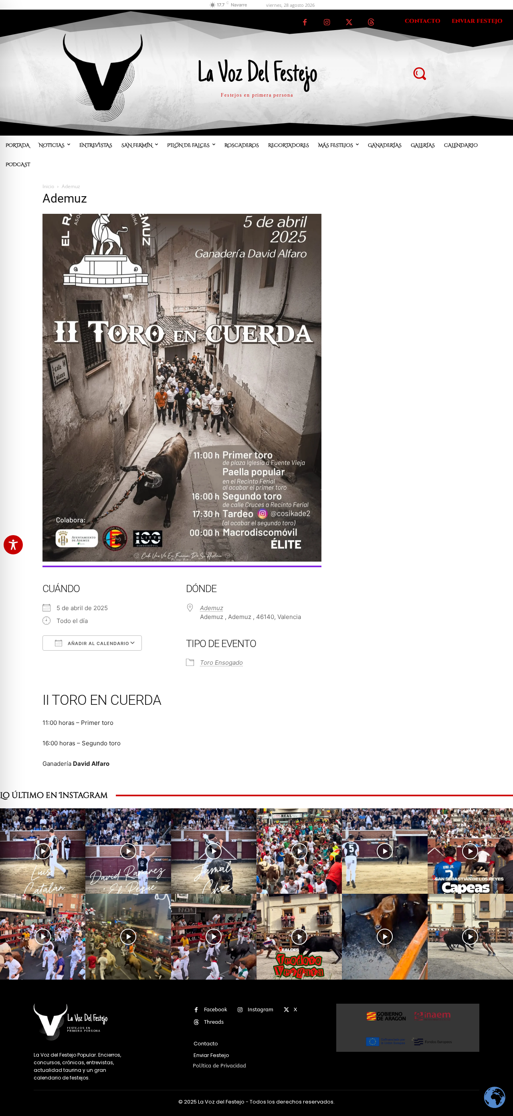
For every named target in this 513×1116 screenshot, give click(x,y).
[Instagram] (327, 23)
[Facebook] (305, 23)
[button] (419, 73)
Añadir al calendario (97, 643)
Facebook (215, 1009)
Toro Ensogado (221, 662)
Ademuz (211, 608)
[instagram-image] (42, 851)
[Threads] (371, 23)
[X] (349, 23)
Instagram (260, 1009)
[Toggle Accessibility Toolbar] (13, 544)
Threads (214, 1022)
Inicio (48, 186)
